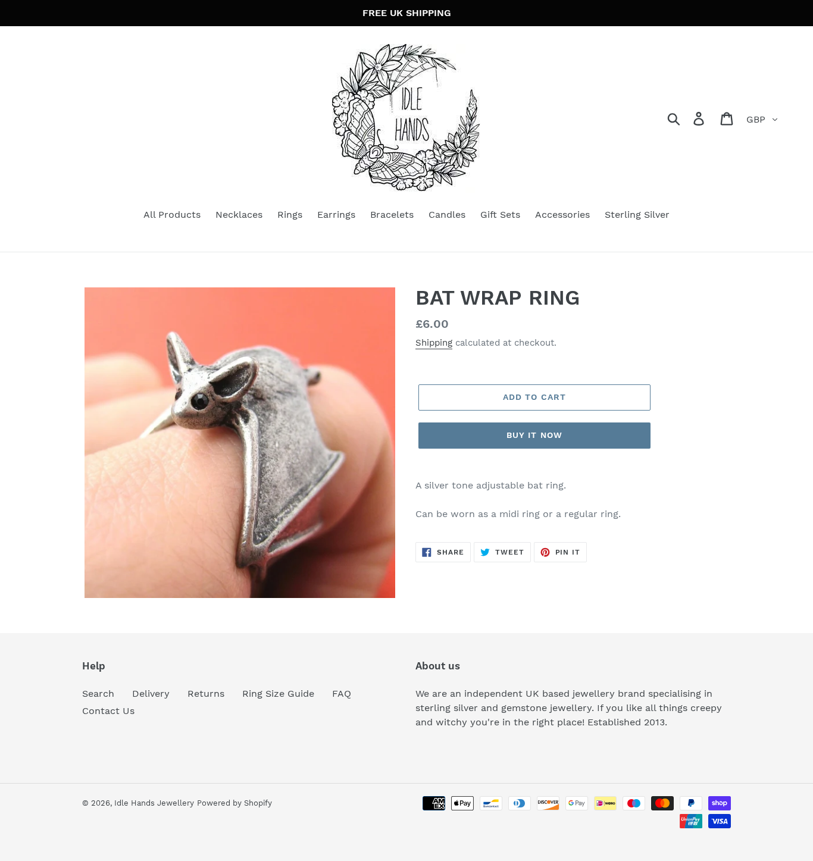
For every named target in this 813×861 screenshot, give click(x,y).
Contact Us (108, 710)
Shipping (433, 342)
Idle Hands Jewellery (154, 803)
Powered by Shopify (234, 803)
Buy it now (534, 435)
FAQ (341, 693)
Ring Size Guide (278, 693)
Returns (205, 693)
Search (98, 693)
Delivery (151, 693)
